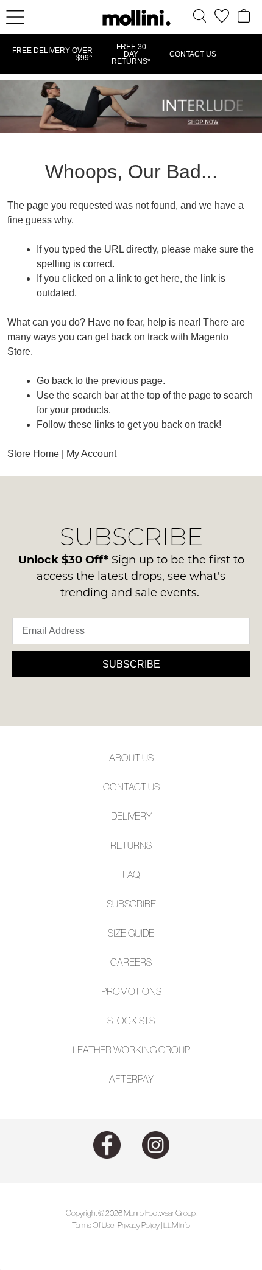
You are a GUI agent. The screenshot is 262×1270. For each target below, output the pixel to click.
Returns (131, 845)
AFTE (120, 1078)
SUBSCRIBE (131, 903)
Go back (55, 380)
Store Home (33, 453)
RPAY (143, 1078)
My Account (91, 453)
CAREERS (131, 962)
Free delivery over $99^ (52, 54)
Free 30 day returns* (131, 54)
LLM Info (176, 1225)
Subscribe (131, 664)
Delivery (131, 816)
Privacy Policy (139, 1225)
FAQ (131, 874)
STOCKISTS (131, 1020)
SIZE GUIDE (131, 932)
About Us (131, 757)
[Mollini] (131, 17)
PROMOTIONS (131, 991)
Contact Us (192, 54)
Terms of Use (93, 1225)
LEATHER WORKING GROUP (131, 1049)
